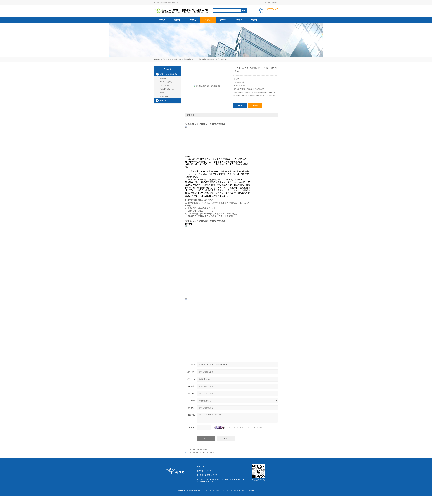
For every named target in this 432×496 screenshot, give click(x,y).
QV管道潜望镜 (164, 96)
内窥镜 (162, 92)
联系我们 (274, 2)
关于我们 (177, 20)
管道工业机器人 (164, 85)
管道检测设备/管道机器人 (182, 59)
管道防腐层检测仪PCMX (167, 89)
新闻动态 (193, 20)
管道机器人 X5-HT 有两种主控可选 (203, 452)
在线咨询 (239, 20)
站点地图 (251, 490)
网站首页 (162, 20)
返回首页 (267, 2)
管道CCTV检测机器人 (166, 82)
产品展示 (208, 20)
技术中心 (223, 20)
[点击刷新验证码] (219, 427)
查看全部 (163, 100)
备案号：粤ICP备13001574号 (212, 490)
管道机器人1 (163, 78)
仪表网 (238, 490)
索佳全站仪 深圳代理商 (200, 449)
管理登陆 (244, 490)
